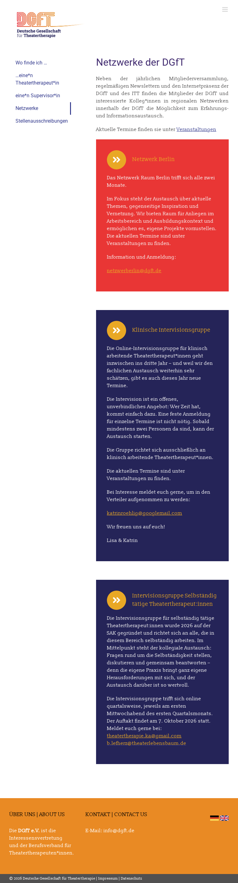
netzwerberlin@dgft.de (134, 271)
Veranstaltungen (196, 129)
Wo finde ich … (31, 63)
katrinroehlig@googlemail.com (144, 513)
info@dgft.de (119, 831)
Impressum (108, 878)
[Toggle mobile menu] (225, 9)
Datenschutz (131, 878)
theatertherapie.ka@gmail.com (144, 736)
